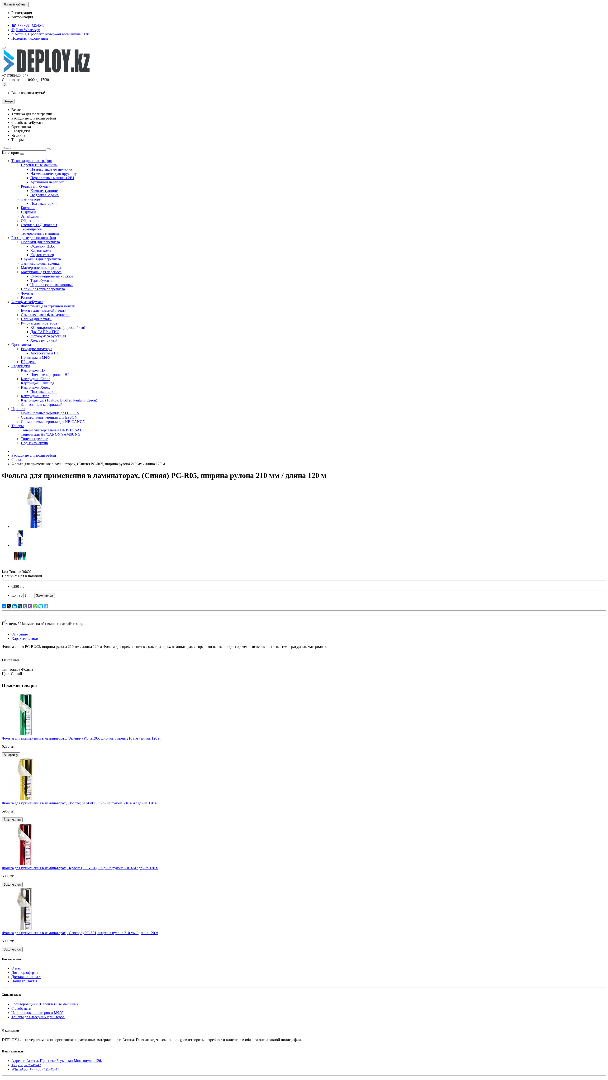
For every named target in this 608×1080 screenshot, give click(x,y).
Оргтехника (21, 345)
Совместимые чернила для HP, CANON (53, 422)
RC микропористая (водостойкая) (57, 327)
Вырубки (28, 212)
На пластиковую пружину (51, 169)
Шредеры (28, 362)
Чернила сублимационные (51, 285)
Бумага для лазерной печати (43, 310)
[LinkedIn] (14, 606)
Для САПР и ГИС (44, 332)
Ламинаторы (31, 199)
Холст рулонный (43, 340)
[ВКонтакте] (4, 606)
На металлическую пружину (53, 174)
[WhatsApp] (35, 606)
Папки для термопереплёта (43, 289)
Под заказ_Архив (44, 195)
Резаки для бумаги (36, 186)
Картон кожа (40, 250)
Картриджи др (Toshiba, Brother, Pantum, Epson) (59, 400)
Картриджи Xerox (35, 387)
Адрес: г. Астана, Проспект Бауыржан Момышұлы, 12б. (56, 1061)
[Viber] (30, 606)
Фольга (27, 293)
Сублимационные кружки (51, 276)
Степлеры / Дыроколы (39, 225)
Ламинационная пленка (40, 263)
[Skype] (40, 606)
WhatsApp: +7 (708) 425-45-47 (35, 1069)
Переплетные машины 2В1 (52, 178)
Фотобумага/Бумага (27, 302)
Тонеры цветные (34, 439)
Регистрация (21, 13)
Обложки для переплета (40, 242)
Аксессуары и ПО (45, 353)
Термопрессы (32, 229)
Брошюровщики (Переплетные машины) (44, 1004)
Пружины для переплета (41, 259)
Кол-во (17, 595)
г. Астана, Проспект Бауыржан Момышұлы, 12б (50, 34)
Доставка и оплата (26, 977)
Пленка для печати (36, 319)
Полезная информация (29, 38)
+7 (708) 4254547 (31, 25)
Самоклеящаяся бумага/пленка (45, 315)
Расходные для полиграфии (33, 238)
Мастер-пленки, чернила (41, 268)
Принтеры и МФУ (36, 357)
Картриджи (20, 366)
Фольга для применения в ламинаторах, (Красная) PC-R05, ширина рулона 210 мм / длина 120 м (80, 868)
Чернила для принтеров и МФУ (37, 1013)
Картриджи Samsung (37, 383)
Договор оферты (24, 972)
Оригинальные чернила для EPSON (50, 413)
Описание (19, 634)
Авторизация (22, 17)
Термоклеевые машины (40, 233)
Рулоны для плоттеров (39, 323)
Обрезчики (30, 221)
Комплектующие (44, 191)
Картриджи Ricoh (35, 396)
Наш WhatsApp (28, 30)
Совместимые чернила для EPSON (49, 417)
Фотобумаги (21, 1008)
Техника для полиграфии (31, 161)
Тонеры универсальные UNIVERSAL (51, 430)
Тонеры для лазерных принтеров (38, 1017)
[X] (9, 606)
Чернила (18, 409)
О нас (16, 968)
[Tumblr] (25, 606)
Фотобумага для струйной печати (48, 306)
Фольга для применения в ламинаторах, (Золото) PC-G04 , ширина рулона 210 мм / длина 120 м (79, 803)
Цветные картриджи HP (50, 375)
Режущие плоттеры (36, 349)
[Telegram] (46, 606)
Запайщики (30, 216)
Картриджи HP (33, 370)
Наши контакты (24, 981)
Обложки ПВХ (42, 246)
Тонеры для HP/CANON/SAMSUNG (51, 434)
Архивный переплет (47, 182)
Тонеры (17, 426)
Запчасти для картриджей (41, 404)
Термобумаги (41, 280)
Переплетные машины (39, 165)
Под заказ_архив (43, 203)
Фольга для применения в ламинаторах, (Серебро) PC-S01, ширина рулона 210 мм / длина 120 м (80, 933)
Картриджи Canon (35, 379)
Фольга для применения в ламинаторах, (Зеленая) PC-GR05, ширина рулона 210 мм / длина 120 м (81, 738)
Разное (26, 298)
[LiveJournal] (20, 606)
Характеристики (24, 638)
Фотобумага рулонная (48, 336)
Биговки (28, 208)
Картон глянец (42, 255)
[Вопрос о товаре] (4, 620)
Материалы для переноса (41, 272)
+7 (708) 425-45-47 (26, 1065)
